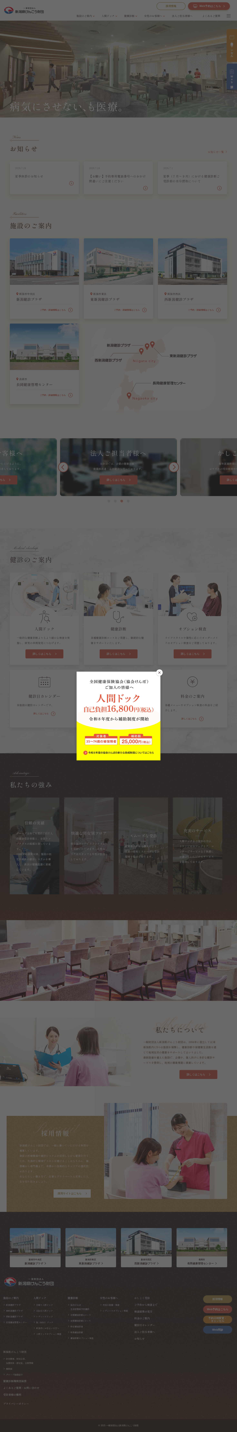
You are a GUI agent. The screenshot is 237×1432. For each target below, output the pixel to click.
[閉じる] (159, 672)
